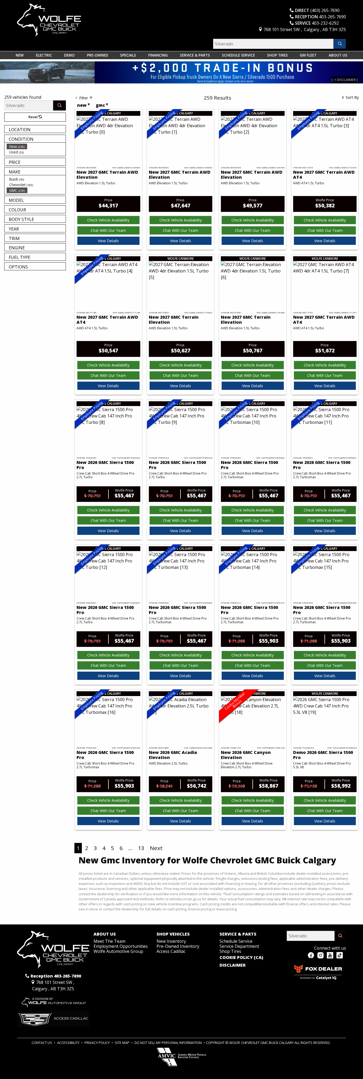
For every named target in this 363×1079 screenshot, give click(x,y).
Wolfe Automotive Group (118, 951)
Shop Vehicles (173, 934)
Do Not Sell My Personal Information (168, 1042)
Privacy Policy (98, 1042)
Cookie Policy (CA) (241, 957)
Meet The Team (109, 941)
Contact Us (42, 1042)
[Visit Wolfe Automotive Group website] (53, 1001)
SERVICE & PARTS (238, 934)
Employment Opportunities (121, 946)
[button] (20, 55)
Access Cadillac (171, 951)
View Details (108, 240)
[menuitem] (36, 146)
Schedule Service (236, 941)
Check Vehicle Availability (108, 220)
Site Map (122, 1042)
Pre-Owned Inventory (178, 946)
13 (141, 848)
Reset (33, 116)
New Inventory (171, 941)
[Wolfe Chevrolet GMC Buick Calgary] (49, 20)
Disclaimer (233, 965)
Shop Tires (230, 951)
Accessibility (68, 1042)
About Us (105, 934)
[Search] (340, 44)
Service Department (239, 946)
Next (156, 848)
